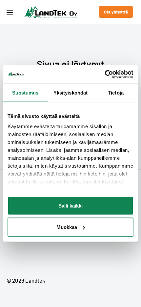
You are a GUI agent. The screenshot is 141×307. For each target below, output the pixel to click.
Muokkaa (66, 227)
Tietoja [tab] (116, 92)
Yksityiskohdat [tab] (70, 92)
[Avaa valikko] (10, 12)
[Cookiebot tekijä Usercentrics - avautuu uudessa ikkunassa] (104, 74)
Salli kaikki (70, 205)
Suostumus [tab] (25, 92)
